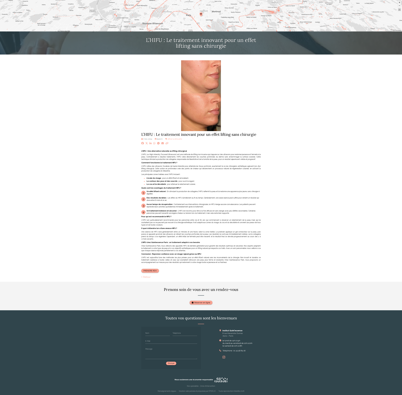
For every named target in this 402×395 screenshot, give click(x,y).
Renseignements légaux (167, 391)
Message (148, 349)
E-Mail (147, 341)
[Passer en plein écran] (399, 9)
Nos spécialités (193, 386)
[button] (201, 14)
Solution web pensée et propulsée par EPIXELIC (197, 391)
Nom (147, 333)
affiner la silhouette (175, 139)
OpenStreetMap (396, 30)
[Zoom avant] (399, 2)
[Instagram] (223, 357)
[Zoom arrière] (399, 5)
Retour (146, 277)
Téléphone (177, 333)
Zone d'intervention (207, 386)
